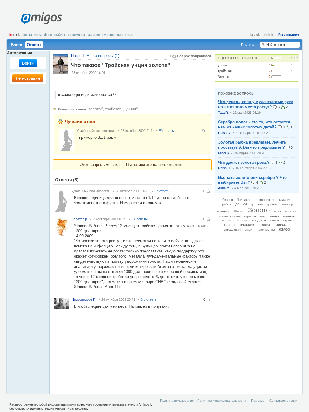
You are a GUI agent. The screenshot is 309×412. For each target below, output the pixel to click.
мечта (274, 216)
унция (222, 65)
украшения (232, 229)
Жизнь (239, 211)
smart (129, 34)
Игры (38, 34)
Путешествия (112, 34)
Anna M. (224, 188)
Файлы (59, 34)
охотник (226, 220)
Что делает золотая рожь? (243, 162)
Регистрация (288, 34)
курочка (250, 216)
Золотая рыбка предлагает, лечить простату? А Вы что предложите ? (252, 145)
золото (94, 109)
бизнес (227, 199)
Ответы (34, 45)
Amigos (41, 18)
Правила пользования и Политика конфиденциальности (203, 400)
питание (242, 220)
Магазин (94, 34)
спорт (274, 220)
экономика (267, 229)
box (15, 34)
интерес (291, 211)
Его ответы (148, 299)
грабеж (226, 204)
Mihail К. (224, 153)
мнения (289, 216)
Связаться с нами (283, 400)
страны (288, 220)
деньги (241, 204)
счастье (230, 225)
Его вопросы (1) (105, 55)
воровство (267, 199)
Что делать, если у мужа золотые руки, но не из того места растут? (256, 104)
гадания (285, 199)
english (268, 34)
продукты (259, 220)
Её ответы (166, 130)
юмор (284, 229)
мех (263, 216)
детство (257, 204)
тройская (225, 71)
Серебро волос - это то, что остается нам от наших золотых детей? (254, 124)
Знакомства (76, 34)
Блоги (16, 45)
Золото (223, 76)
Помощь (247, 44)
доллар (287, 204)
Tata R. (223, 112)
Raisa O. (224, 133)
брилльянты (246, 199)
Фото (48, 34)
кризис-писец (229, 216)
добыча (272, 204)
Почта (27, 34)
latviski (255, 34)
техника (264, 225)
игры (277, 211)
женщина (223, 211)
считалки (247, 225)
